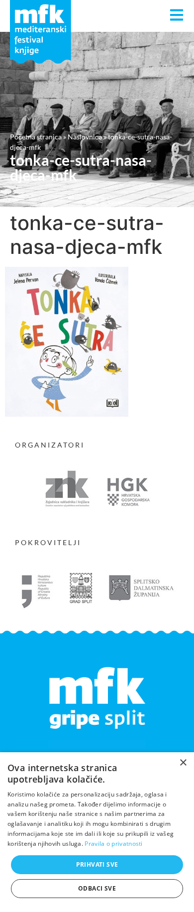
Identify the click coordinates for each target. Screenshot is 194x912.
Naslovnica (85, 136)
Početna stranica (36, 136)
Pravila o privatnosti (113, 843)
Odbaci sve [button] (97, 888)
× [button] (183, 763)
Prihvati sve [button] (97, 864)
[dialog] (97, 832)
